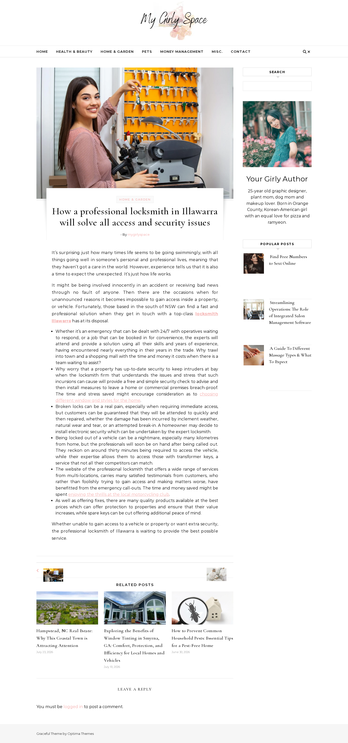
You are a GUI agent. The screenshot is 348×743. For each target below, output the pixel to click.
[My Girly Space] (174, 21)
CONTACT (241, 51)
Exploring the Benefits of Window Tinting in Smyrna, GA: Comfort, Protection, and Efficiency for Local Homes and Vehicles (134, 645)
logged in (73, 706)
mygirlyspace (139, 234)
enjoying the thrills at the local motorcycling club (118, 494)
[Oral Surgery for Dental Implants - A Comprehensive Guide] (221, 570)
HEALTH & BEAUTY (74, 51)
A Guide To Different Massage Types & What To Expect (290, 355)
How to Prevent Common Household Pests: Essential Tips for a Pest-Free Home (202, 638)
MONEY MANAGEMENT (182, 51)
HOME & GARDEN (117, 51)
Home (42, 51)
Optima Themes (81, 734)
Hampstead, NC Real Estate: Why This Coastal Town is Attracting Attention (64, 638)
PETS (147, 51)
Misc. (217, 51)
